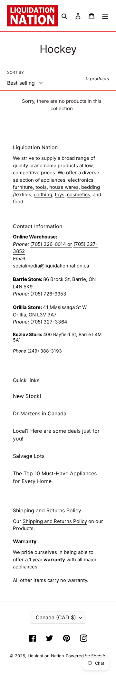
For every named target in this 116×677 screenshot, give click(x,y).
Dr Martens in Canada (39, 413)
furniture (23, 187)
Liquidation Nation (46, 655)
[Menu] (105, 15)
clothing (43, 194)
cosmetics (78, 194)
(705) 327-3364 (48, 322)
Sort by (15, 72)
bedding (90, 187)
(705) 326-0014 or (51, 244)
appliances (53, 180)
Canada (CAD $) (56, 617)
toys (59, 194)
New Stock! (27, 396)
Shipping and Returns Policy (55, 521)
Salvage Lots (28, 456)
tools (41, 187)
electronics (80, 180)
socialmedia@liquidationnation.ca (51, 266)
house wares (64, 187)
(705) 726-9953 (48, 294)
